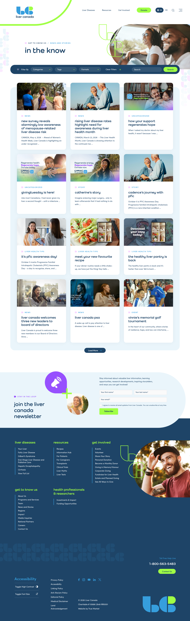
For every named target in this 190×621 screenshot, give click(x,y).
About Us (22, 496)
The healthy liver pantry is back (147, 258)
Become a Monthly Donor (106, 463)
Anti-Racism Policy (59, 592)
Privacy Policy (57, 580)
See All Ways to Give (104, 482)
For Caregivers (63, 460)
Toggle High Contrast (24, 586)
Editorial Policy (57, 597)
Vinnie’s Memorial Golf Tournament (144, 319)
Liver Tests (61, 474)
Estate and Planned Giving (107, 478)
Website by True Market (88, 608)
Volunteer (99, 452)
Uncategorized (140, 116)
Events (98, 449)
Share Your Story (102, 456)
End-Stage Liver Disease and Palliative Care (31, 461)
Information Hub (64, 452)
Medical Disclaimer (59, 601)
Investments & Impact (66, 500)
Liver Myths (62, 471)
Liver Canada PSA (87, 317)
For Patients (62, 456)
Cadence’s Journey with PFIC (145, 194)
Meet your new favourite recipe (93, 258)
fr (166, 10)
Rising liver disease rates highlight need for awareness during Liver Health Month (93, 126)
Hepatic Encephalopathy (29, 466)
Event (135, 312)
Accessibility (56, 584)
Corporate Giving (103, 471)
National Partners (26, 521)
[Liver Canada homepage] (25, 12)
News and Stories (26, 507)
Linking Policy (57, 588)
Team (20, 503)
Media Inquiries (25, 518)
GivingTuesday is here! (37, 192)
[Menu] (180, 10)
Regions (21, 510)
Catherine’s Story (87, 192)
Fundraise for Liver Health (106, 474)
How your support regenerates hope (141, 123)
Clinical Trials (62, 467)
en (161, 10)
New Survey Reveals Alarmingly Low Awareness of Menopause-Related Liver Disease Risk (41, 126)
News (28, 116)
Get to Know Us (37, 43)
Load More (93, 350)
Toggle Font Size (22, 594)
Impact (21, 514)
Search (170, 69)
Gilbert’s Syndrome (26, 456)
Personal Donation (103, 460)
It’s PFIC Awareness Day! (39, 256)
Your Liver (22, 449)
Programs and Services (28, 499)
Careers (21, 525)
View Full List (23, 473)
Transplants (62, 463)
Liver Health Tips (34, 251)
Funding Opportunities (67, 503)
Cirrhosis (22, 469)
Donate (144, 10)
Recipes (60, 449)
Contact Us (23, 529)
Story (81, 187)
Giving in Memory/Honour (107, 467)
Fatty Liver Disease (26, 452)
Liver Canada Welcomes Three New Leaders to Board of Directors (38, 321)
